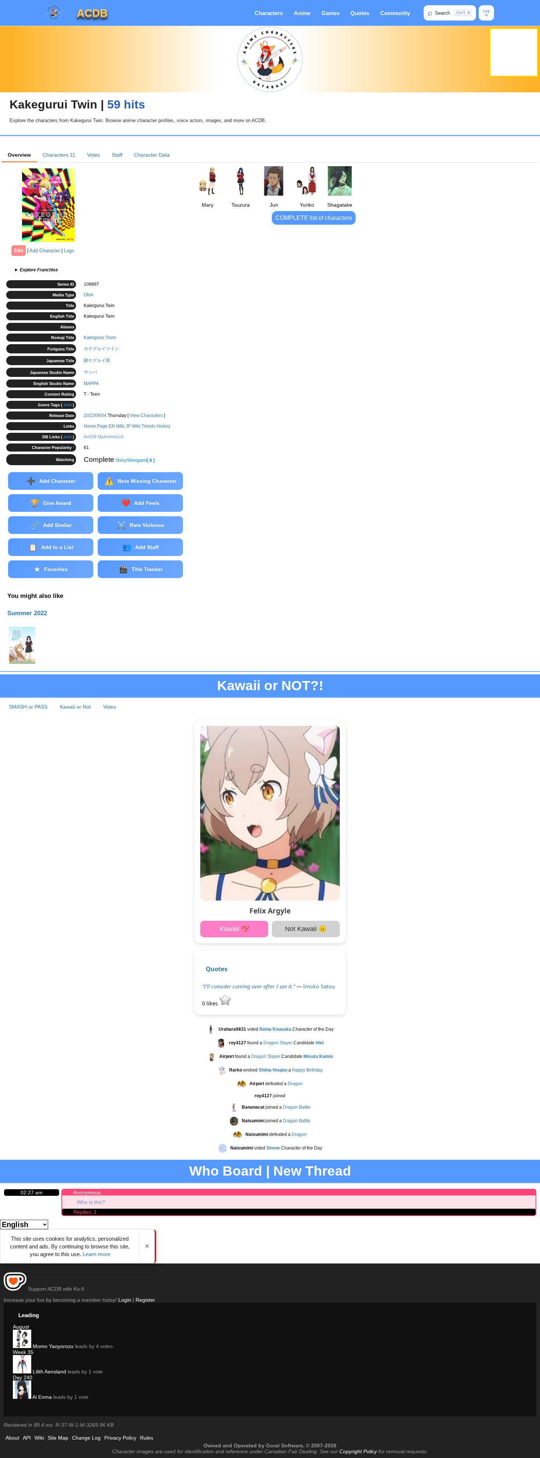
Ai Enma (41, 1397)
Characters (269, 13)
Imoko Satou (319, 986)
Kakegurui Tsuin (100, 337)
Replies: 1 (85, 1212)
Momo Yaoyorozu (52, 1346)
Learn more (96, 1254)
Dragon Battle (296, 1107)
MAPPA (91, 383)
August (21, 1327)
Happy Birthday (307, 1070)
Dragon (295, 1083)
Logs (69, 250)
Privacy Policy (120, 1438)
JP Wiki (133, 426)
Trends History (155, 426)
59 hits (126, 104)
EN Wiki (117, 426)
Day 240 (22, 1377)
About (12, 1438)
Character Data (152, 155)
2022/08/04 (95, 415)
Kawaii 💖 (234, 929)
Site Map (58, 1438)
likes (210, 1003)
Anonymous (87, 1192)
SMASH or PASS (28, 707)
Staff (117, 155)
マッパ (90, 372)
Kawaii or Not (75, 707)
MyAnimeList (110, 436)
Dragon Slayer (277, 1042)
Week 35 (23, 1352)
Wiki (39, 1438)
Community (395, 13)
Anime (302, 13)
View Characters (146, 415)
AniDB (90, 436)
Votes (93, 155)
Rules (146, 1438)
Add (68, 405)
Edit (18, 250)
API (27, 1438)
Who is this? (91, 1202)
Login (124, 1300)
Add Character (44, 250)
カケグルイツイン (101, 348)
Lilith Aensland (48, 1372)
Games (330, 13)
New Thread (312, 1171)
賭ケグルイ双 (97, 360)
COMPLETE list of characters (314, 218)
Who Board (225, 1171)
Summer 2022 (27, 613)
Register (145, 1300)
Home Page (96, 426)
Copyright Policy (358, 1451)
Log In (486, 13)
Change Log (86, 1438)
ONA (88, 294)
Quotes (359, 13)
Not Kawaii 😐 (306, 929)
